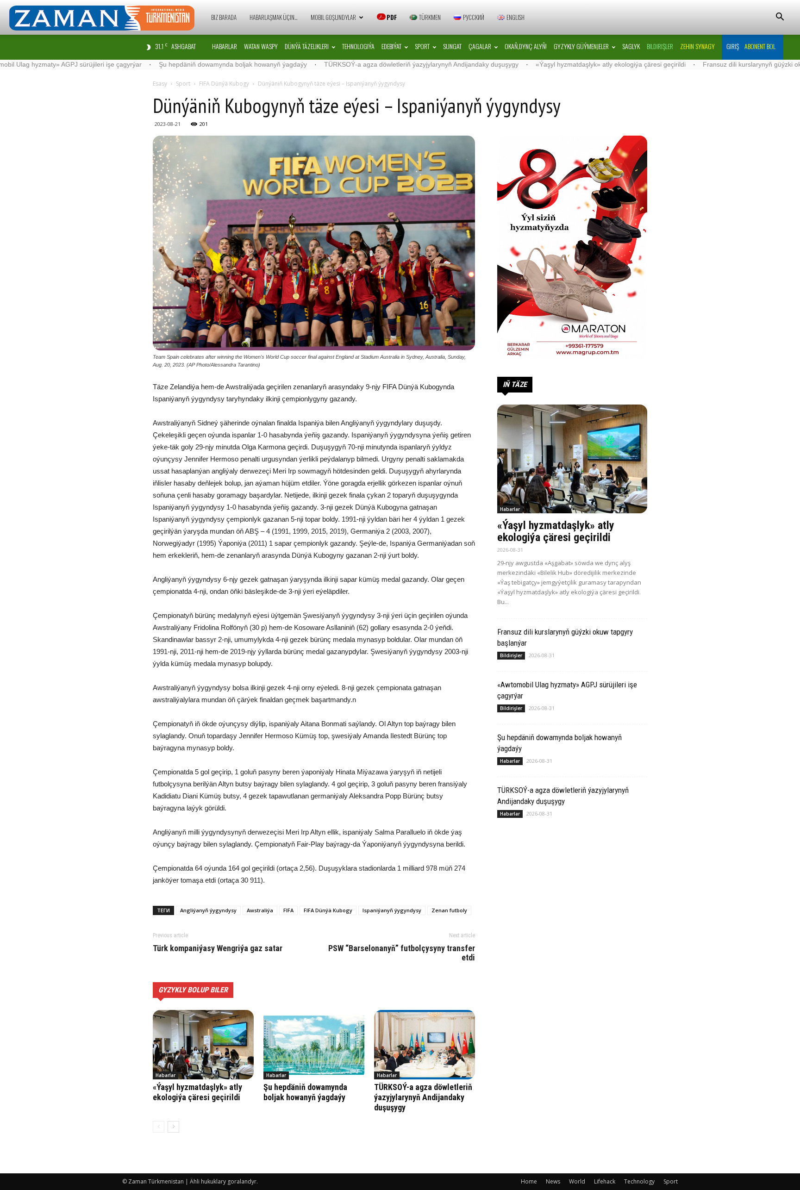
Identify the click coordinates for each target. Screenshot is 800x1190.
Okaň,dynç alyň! (526, 46)
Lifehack (604, 1181)
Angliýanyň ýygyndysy (208, 910)
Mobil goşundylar (333, 17)
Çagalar (480, 46)
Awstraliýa (260, 910)
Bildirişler (511, 655)
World (577, 1181)
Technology (639, 1181)
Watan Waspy (261, 46)
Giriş (732, 46)
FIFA (288, 910)
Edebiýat (391, 46)
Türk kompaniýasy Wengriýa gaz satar (217, 948)
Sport (422, 46)
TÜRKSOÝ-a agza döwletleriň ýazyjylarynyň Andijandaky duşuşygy (353, 64)
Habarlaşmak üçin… (274, 17)
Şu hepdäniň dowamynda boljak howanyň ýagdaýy (164, 64)
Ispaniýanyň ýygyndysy (391, 910)
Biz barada (224, 17)
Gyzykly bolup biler (193, 989)
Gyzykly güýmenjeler (581, 46)
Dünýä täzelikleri (307, 46)
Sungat (452, 46)
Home (529, 1181)
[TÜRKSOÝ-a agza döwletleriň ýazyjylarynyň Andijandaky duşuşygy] (424, 1044)
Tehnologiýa (358, 46)
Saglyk (631, 46)
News (553, 1181)
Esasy (160, 83)
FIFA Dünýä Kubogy (224, 83)
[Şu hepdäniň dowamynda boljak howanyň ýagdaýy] (313, 1044)
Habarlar (224, 46)
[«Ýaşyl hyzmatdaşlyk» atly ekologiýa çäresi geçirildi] (203, 1044)
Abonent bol (759, 46)
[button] (780, 17)
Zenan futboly (449, 910)
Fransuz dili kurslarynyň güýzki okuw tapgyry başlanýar (714, 64)
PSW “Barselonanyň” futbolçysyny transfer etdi (401, 953)
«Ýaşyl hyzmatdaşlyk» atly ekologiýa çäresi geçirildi (542, 64)
